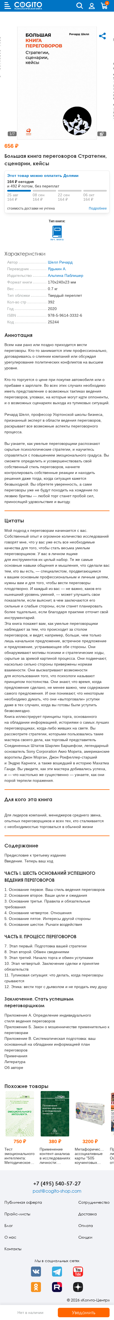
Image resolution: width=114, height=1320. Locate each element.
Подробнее (98, 208)
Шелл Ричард (60, 262)
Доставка (87, 1213)
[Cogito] (28, 5)
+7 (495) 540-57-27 (57, 1183)
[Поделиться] (102, 36)
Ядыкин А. (57, 269)
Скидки (85, 1237)
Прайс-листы (17, 1213)
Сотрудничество (94, 1202)
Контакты (12, 1248)
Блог (8, 1225)
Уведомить (83, 1312)
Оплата (85, 1225)
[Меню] (7, 5)
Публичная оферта (23, 1202)
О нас (10, 1237)
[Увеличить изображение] (101, 134)
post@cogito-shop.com (57, 1191)
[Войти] (91, 5)
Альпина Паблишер (65, 275)
